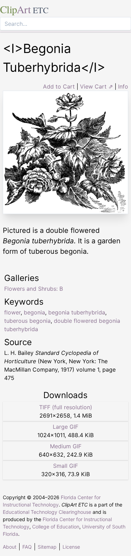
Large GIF (65, 426)
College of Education (55, 527)
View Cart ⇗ (96, 86)
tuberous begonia (27, 320)
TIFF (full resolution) (65, 407)
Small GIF (65, 465)
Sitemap (47, 547)
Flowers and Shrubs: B (33, 288)
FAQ (27, 547)
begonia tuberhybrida (76, 312)
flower (12, 312)
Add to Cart (59, 86)
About (9, 547)
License (71, 547)
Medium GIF (65, 446)
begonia (34, 312)
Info (123, 86)
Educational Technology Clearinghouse (47, 512)
